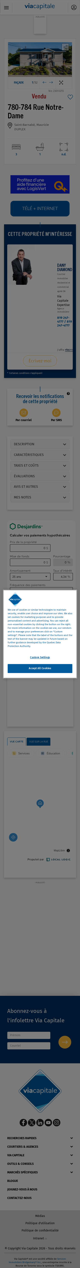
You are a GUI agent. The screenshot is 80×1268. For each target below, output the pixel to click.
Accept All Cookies (40, 668)
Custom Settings (40, 657)
